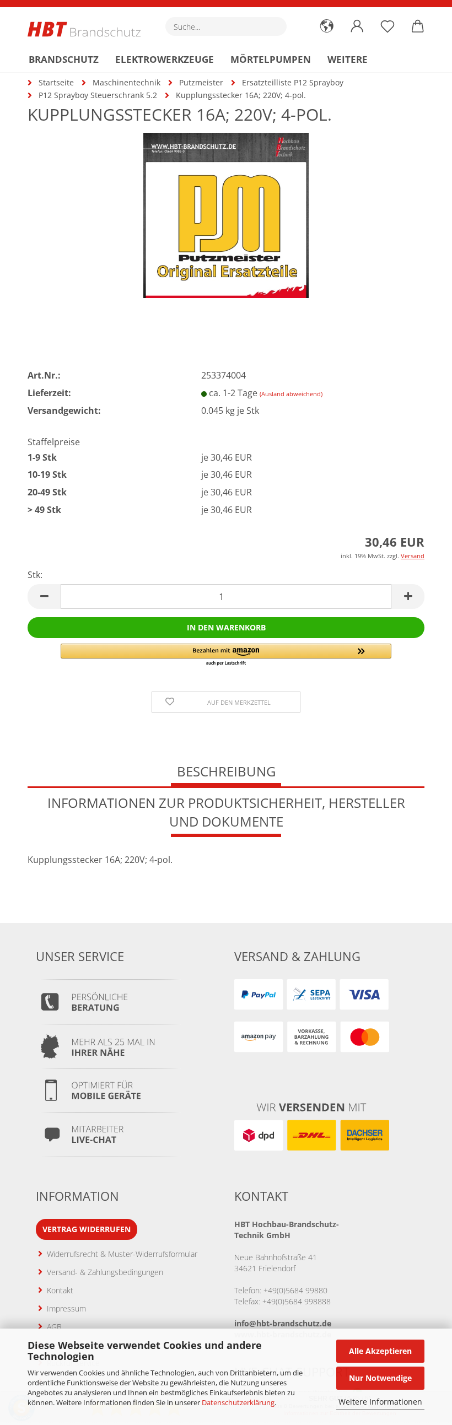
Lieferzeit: (49, 393)
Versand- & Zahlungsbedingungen (105, 1272)
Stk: (35, 575)
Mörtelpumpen (270, 59)
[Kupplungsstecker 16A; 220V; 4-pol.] (226, 214)
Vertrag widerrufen (86, 1229)
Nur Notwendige (380, 1378)
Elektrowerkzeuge (164, 59)
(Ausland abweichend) (291, 394)
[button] (326, 26)
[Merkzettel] (387, 26)
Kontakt (60, 1290)
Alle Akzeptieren (380, 1351)
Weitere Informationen (380, 1401)
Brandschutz (64, 59)
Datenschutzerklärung (238, 1402)
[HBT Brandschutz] (88, 29)
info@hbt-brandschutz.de (282, 1323)
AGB (54, 1326)
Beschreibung (226, 771)
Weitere (347, 59)
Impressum (66, 1308)
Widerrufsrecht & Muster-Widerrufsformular (122, 1254)
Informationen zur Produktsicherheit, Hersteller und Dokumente (226, 812)
